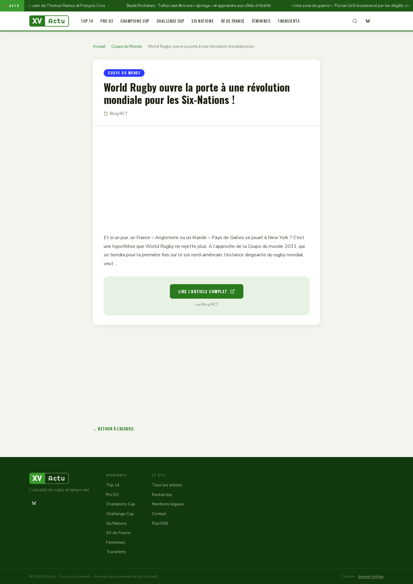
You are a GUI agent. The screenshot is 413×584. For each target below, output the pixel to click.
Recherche (162, 495)
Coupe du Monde (126, 46)
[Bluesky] (367, 21)
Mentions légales (168, 504)
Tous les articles (167, 485)
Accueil (99, 46)
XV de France (233, 21)
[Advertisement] (206, 175)
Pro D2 (106, 21)
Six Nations (202, 21)
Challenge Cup (170, 21)
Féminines (261, 21)
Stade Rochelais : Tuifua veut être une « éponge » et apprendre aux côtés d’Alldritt (192, 5)
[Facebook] (379, 21)
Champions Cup (134, 21)
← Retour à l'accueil (113, 429)
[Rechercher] (354, 21)
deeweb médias (371, 576)
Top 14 (87, 21)
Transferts (289, 21)
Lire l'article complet (202, 291)
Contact (159, 514)
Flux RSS (160, 523)
